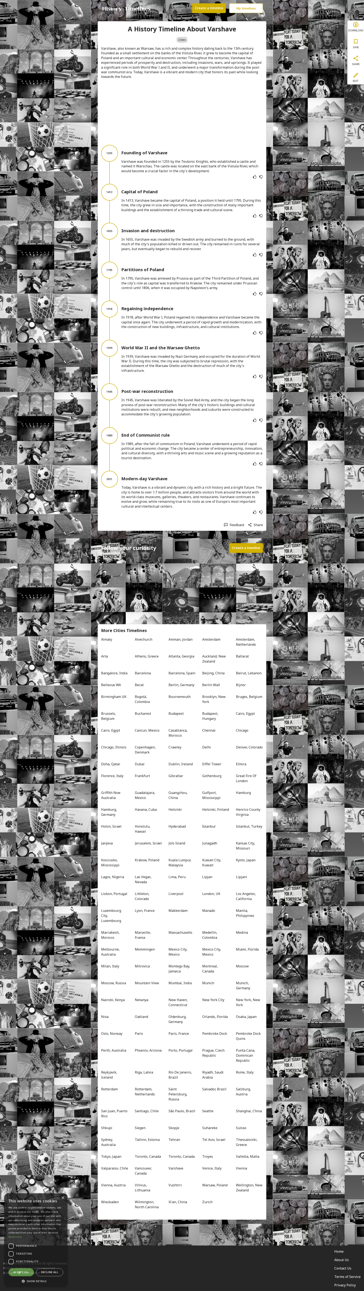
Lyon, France (145, 910)
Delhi (206, 747)
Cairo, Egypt (245, 713)
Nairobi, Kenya (113, 1000)
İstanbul (208, 826)
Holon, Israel (111, 826)
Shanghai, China (249, 1111)
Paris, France (179, 1033)
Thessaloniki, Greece (247, 1142)
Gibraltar (176, 776)
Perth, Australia (113, 1050)
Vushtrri (175, 1185)
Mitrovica (142, 966)
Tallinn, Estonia (147, 1139)
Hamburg (243, 792)
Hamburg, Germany (109, 812)
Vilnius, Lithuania (142, 1187)
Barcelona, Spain (182, 673)
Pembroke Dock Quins (249, 1036)
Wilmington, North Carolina (147, 1204)
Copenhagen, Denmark (146, 750)
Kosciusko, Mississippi (110, 862)
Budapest (176, 713)
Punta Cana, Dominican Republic (246, 1055)
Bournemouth (180, 696)
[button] (35, 1281)
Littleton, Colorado (142, 896)
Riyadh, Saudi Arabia (213, 1075)
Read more (15, 1237)
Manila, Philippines (245, 913)
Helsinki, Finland (215, 809)
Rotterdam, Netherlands (145, 1091)
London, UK (211, 893)
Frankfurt (142, 776)
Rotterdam (109, 1089)
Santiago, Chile (147, 1111)
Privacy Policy (345, 1285)
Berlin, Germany (181, 685)
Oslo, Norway (111, 1033)
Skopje (174, 1128)
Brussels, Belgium (109, 716)
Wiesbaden (110, 1202)
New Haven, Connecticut (179, 1002)
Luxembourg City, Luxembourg (111, 915)
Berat (139, 685)
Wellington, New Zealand (249, 1187)
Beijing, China (213, 673)
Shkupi (106, 1128)
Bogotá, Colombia (142, 699)
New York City (213, 1000)
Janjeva (107, 843)
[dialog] (35, 1240)
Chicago (242, 730)
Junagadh (209, 843)
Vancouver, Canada (144, 1171)
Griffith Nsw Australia (111, 795)
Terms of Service (347, 1276)
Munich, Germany (243, 985)
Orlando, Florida (215, 1016)
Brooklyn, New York (214, 699)
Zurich (207, 1202)
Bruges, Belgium (249, 696)
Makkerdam (178, 910)
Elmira (241, 764)
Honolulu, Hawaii (143, 829)
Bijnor (241, 685)
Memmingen (145, 949)
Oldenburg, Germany (178, 1019)
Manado (208, 910)
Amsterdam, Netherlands (246, 642)
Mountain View (147, 983)
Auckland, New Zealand (214, 659)
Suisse (241, 1128)
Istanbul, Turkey (249, 826)
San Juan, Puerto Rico (114, 1113)
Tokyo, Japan (111, 1156)
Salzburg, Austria (244, 1091)
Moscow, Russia (113, 983)
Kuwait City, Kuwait (212, 862)
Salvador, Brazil (214, 1089)
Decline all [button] (49, 1272)
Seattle (207, 1111)
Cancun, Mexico (147, 730)
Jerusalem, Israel (148, 843)
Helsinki (175, 809)
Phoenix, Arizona (148, 1050)
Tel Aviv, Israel (213, 1139)
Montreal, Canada (210, 969)
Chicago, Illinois (113, 747)
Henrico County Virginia (248, 812)
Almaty (106, 639)
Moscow (242, 966)
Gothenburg (211, 776)
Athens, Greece (147, 656)
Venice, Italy (212, 1168)
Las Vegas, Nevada (143, 879)
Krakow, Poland (147, 860)
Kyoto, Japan (246, 860)
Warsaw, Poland (215, 1185)
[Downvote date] (261, 177)
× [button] (62, 1197)
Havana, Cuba (146, 809)
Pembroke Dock (214, 1033)
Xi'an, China (178, 1202)
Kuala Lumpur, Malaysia (180, 862)
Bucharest (143, 713)
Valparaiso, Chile (114, 1168)
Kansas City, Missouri (246, 846)
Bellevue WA (111, 685)
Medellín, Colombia (210, 935)
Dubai (140, 764)
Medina (242, 932)
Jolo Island (177, 843)
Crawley (175, 747)
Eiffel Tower (211, 764)
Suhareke (209, 1128)
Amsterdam (211, 639)
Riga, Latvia (144, 1072)
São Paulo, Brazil (182, 1111)
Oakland (141, 1016)
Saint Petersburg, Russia (178, 1094)
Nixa (104, 1016)
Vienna (241, 1168)
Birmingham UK (113, 696)
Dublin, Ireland (181, 764)
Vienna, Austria (113, 1185)
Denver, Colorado (249, 747)
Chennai (208, 730)
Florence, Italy (112, 776)
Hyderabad (177, 826)
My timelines (246, 8)
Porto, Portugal (181, 1050)
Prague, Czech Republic (213, 1053)
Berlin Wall (211, 685)
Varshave (176, 1168)
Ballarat (242, 656)
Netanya (141, 1000)
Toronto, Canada (148, 1156)
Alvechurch (143, 639)
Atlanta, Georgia (181, 656)
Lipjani (241, 877)
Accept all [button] (21, 1272)
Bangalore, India (114, 673)
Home (339, 1251)
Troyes (207, 1156)
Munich (208, 983)
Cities (182, 40)
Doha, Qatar (110, 764)
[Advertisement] (182, 112)
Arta (104, 656)
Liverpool (176, 893)
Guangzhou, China (178, 795)
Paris (139, 1033)
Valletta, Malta (247, 1156)
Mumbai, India (180, 983)
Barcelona (143, 673)
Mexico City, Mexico (178, 952)
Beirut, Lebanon (249, 673)
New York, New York (248, 1002)
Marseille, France (143, 935)
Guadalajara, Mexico (145, 795)
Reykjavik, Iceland (109, 1075)
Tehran (174, 1139)
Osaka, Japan (246, 1016)
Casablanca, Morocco (178, 733)
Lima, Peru (177, 877)
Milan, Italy (110, 966)
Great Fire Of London (246, 778)
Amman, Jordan (181, 639)
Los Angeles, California (246, 896)
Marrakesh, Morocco (110, 935)
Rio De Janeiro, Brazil (181, 1075)
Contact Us (342, 1268)
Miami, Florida (247, 949)
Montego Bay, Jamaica (180, 969)
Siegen (140, 1128)
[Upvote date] (255, 177)
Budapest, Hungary (210, 716)
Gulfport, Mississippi (211, 795)
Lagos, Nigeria (112, 877)
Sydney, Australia (108, 1142)
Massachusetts (180, 932)
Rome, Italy (245, 1072)
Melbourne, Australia (110, 952)
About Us (341, 1260)
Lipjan (207, 877)
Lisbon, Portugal (114, 893)
